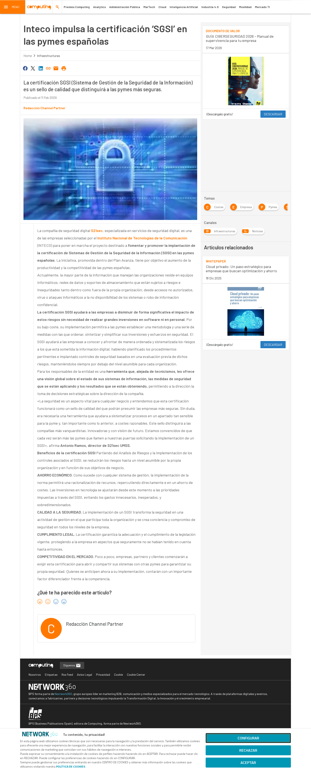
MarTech (149, 7)
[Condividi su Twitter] (32, 68)
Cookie (118, 674)
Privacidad (103, 674)
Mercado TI (262, 7)
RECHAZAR (248, 750)
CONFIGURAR (248, 738)
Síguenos (69, 665)
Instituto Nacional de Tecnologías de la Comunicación (142, 238)
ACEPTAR (248, 762)
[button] (12, 7)
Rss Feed (67, 674)
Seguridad (229, 7)
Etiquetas (51, 674)
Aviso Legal (84, 674)
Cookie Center (136, 674)
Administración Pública (124, 7)
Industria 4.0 (210, 7)
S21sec (97, 230)
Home (27, 56)
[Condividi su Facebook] (25, 68)
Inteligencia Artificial (184, 7)
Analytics (99, 7)
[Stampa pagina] (63, 68)
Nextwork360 (63, 694)
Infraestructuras (48, 56)
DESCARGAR (273, 114)
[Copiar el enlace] (48, 68)
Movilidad (245, 7)
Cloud (162, 7)
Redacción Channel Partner (44, 108)
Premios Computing (77, 7)
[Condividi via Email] (56, 68)
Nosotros (35, 674)
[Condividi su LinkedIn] (40, 68)
